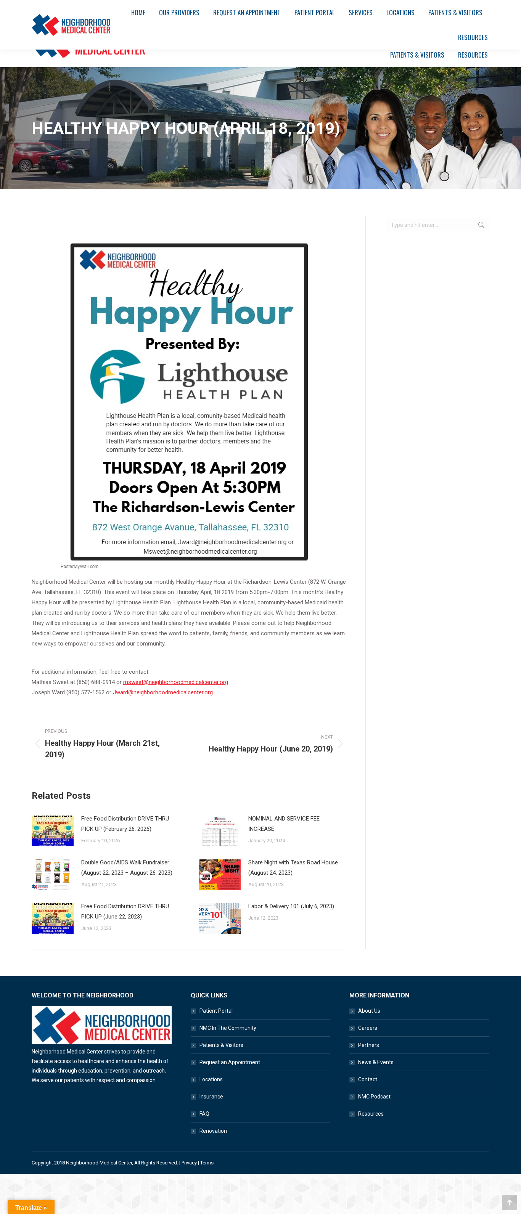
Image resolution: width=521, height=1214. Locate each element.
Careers (367, 1028)
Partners (368, 1045)
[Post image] (53, 831)
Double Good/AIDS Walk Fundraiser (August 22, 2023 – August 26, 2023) (126, 867)
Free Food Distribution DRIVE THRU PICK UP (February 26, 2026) (125, 823)
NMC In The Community (227, 1028)
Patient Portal (216, 1011)
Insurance (211, 1097)
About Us (369, 1011)
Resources (371, 1114)
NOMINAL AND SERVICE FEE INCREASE (284, 823)
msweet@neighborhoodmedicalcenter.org (175, 682)
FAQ (204, 1114)
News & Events (376, 1062)
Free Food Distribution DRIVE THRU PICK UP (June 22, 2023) (125, 911)
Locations (211, 1079)
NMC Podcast (374, 1097)
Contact (367, 1079)
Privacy (189, 1163)
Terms (207, 1163)
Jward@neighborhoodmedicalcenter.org (163, 692)
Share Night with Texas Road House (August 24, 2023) (293, 867)
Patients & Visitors (221, 1045)
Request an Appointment (229, 1062)
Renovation (213, 1131)
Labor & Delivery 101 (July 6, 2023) (291, 906)
